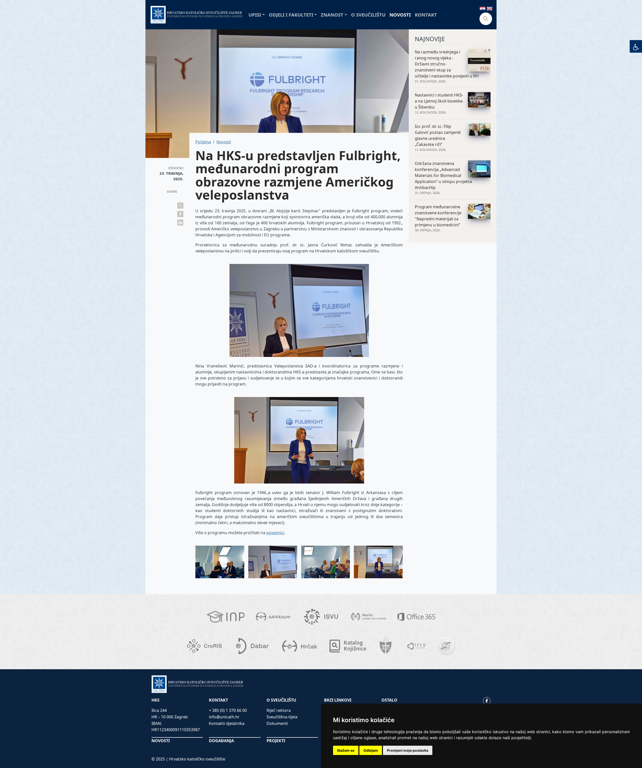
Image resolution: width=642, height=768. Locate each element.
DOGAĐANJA (221, 740)
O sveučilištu (368, 15)
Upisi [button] (255, 15)
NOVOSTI (160, 740)
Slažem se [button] (345, 750)
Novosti (400, 15)
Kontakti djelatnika (227, 723)
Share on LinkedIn (180, 223)
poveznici (275, 532)
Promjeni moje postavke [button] (407, 750)
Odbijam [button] (370, 750)
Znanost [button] (332, 15)
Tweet (180, 206)
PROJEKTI (276, 740)
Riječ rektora (279, 710)
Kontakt (426, 15)
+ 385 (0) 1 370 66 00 (228, 710)
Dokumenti (277, 723)
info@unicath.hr (224, 717)
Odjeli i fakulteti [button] (291, 15)
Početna (203, 142)
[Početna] (196, 15)
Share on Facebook (180, 214)
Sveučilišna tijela (282, 717)
